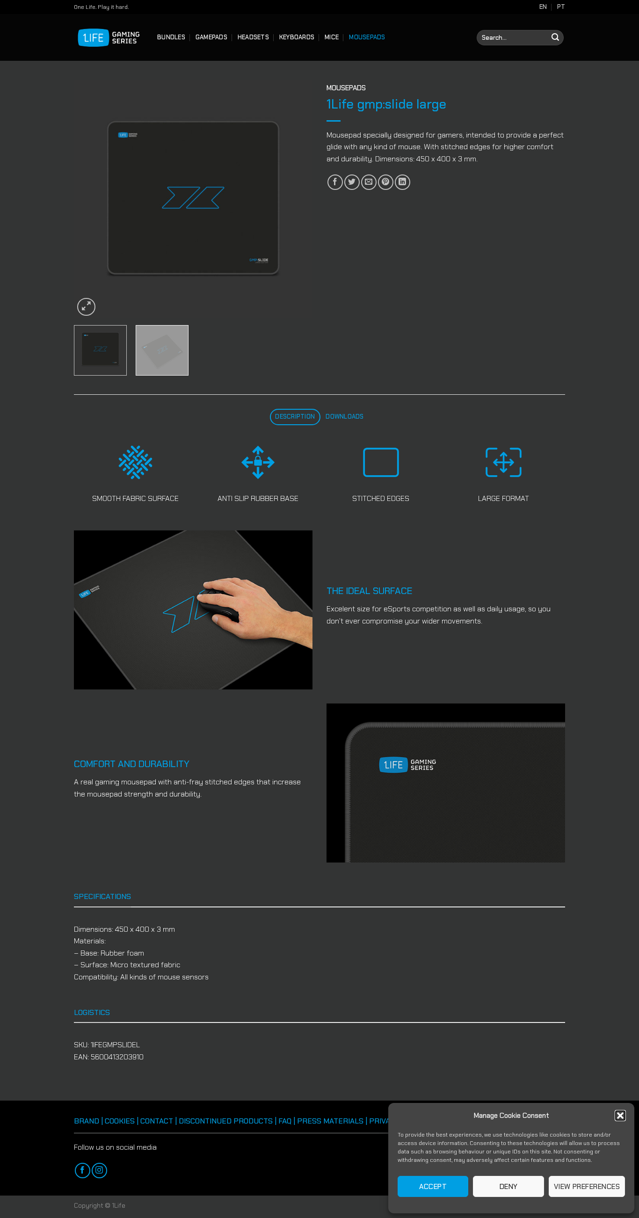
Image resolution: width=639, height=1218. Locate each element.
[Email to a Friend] (369, 182)
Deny (509, 1186)
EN (543, 7)
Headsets (253, 37)
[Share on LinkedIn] (402, 182)
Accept (433, 1186)
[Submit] (555, 38)
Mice (332, 37)
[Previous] (90, 199)
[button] (620, 1115)
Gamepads (211, 37)
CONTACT (156, 1121)
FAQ (284, 1121)
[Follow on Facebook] (82, 1170)
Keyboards (296, 37)
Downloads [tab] (344, 416)
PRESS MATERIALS (330, 1121)
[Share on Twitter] (352, 182)
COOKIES (120, 1121)
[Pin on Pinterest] (385, 182)
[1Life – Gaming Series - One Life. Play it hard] (108, 37)
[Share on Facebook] (335, 182)
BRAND (86, 1121)
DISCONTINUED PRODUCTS (226, 1121)
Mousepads (367, 37)
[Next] (296, 199)
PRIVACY (384, 1121)
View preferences (587, 1186)
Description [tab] (295, 416)
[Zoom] (86, 307)
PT (561, 7)
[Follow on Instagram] (99, 1170)
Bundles (171, 37)
